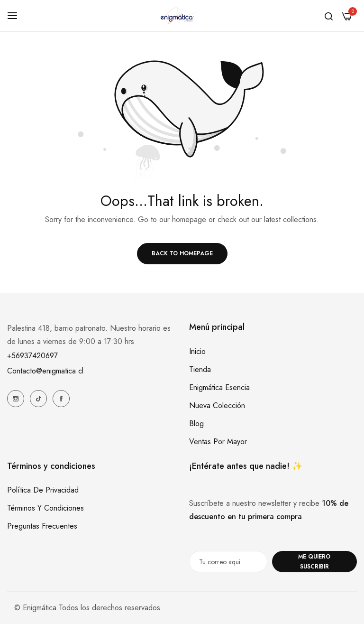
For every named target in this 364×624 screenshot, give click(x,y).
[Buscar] (329, 15)
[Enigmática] (182, 15)
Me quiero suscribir (314, 561)
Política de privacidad (43, 489)
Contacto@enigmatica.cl (45, 370)
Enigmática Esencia (219, 387)
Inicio (197, 351)
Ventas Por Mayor (218, 441)
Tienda (200, 369)
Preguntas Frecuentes (42, 526)
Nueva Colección (217, 405)
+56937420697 (32, 355)
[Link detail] (15, 398)
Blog (196, 423)
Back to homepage (182, 253)
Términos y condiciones (45, 508)
